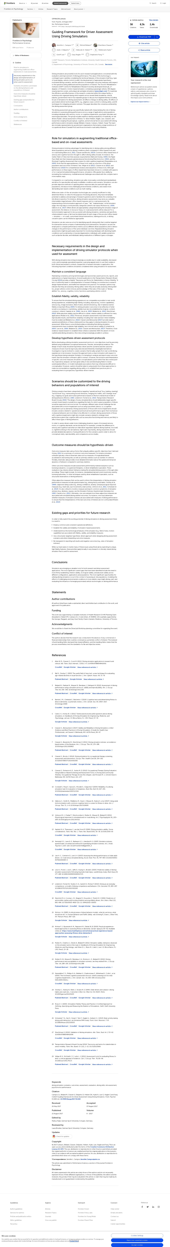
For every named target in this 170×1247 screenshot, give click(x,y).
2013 (56, 489)
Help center (115, 1209)
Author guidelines (16, 1209)
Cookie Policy (74, 1241)
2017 (64, 208)
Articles (40, 9)
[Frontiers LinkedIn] (153, 1207)
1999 (54, 485)
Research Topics (52, 9)
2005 (54, 163)
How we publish (51, 1220)
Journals (48, 1216)
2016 (63, 168)
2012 (108, 165)
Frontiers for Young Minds (87, 1216)
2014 (93, 152)
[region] (85, 1239)
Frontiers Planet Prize (85, 1220)
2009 (112, 205)
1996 (78, 311)
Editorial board (65, 9)
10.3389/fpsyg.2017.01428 (70, 1099)
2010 (104, 311)
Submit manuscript (60, 3)
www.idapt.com (101, 91)
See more (108, 64)
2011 (73, 152)
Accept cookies (137, 1245)
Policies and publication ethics (20, 1216)
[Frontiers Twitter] (147, 1207)
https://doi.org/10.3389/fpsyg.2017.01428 (73, 26)
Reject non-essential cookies (137, 1240)
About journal (78, 9)
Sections (30, 9)
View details (153, 20)
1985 (72, 398)
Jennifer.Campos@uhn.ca (90, 1159)
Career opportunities (118, 1224)
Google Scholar (70, 667)
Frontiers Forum (83, 1209)
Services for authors (17, 1213)
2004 (54, 329)
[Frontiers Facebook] (142, 1207)
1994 (107, 159)
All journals (34, 3)
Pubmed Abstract (61, 679)
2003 (90, 311)
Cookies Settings (137, 1235)
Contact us (115, 1216)
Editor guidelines (16, 1220)
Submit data (75, 3)
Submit (113, 1220)
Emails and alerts (116, 1213)
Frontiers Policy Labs (85, 1213)
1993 (105, 157)
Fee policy (13, 1224)
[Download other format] (135, 58)
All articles (45, 3)
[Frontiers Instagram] (159, 1207)
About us (22, 3)
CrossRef (58, 667)
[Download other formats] (157, 37)
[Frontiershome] (9, 3)
